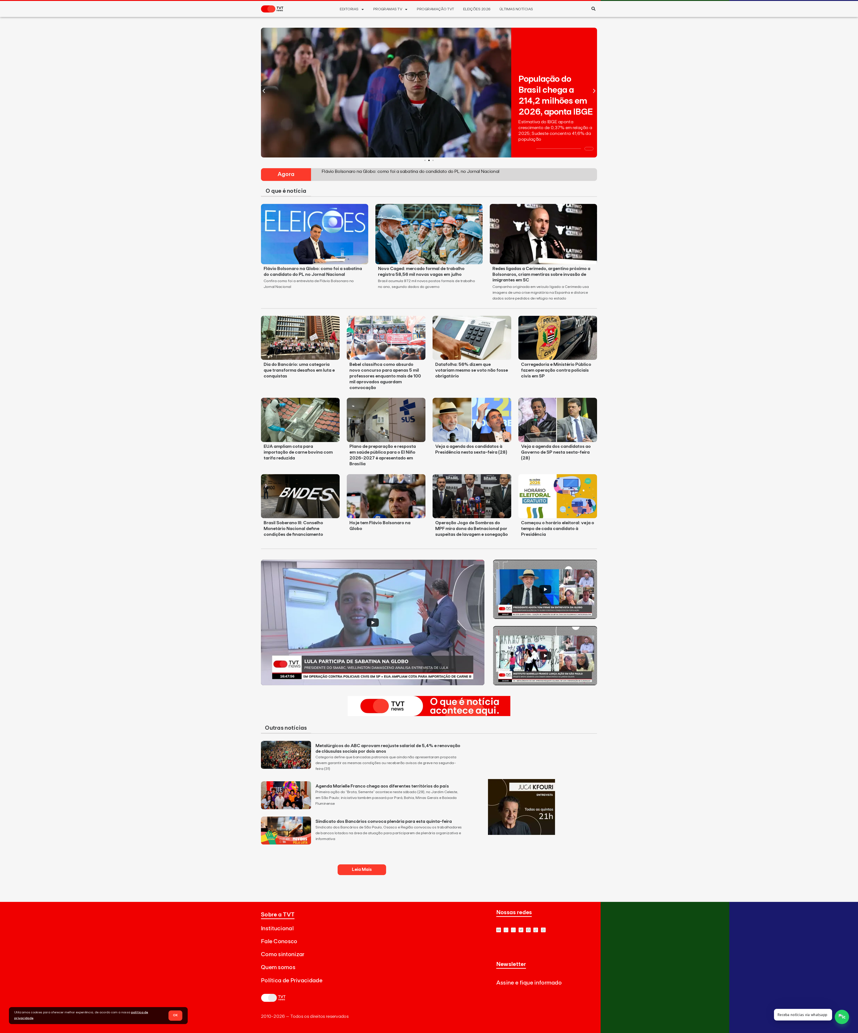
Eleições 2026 (477, 9)
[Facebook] (528, 930)
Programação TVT (435, 9)
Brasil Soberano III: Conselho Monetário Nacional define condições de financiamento (293, 529)
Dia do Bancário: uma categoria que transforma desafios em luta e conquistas (299, 370)
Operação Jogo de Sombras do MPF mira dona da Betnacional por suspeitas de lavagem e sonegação (471, 529)
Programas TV (387, 9)
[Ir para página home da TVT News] (429, 714)
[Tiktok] (535, 930)
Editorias (349, 9)
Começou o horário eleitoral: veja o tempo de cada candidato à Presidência (557, 529)
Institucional (277, 928)
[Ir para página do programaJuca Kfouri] (521, 833)
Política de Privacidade (291, 980)
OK (175, 1015)
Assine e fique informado (529, 983)
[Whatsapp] (506, 930)
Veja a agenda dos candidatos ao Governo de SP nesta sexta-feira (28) (556, 452)
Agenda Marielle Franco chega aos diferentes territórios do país (382, 786)
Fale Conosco (279, 941)
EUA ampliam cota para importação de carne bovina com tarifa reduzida (298, 452)
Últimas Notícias (516, 9)
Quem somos (278, 967)
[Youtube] (498, 930)
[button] (593, 8)
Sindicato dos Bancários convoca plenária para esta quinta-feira (383, 821)
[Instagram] (513, 930)
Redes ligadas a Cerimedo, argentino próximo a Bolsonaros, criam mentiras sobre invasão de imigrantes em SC (541, 274)
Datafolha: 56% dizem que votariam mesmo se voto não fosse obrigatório (471, 370)
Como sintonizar (283, 954)
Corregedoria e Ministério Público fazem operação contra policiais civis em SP (556, 370)
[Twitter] (521, 930)
